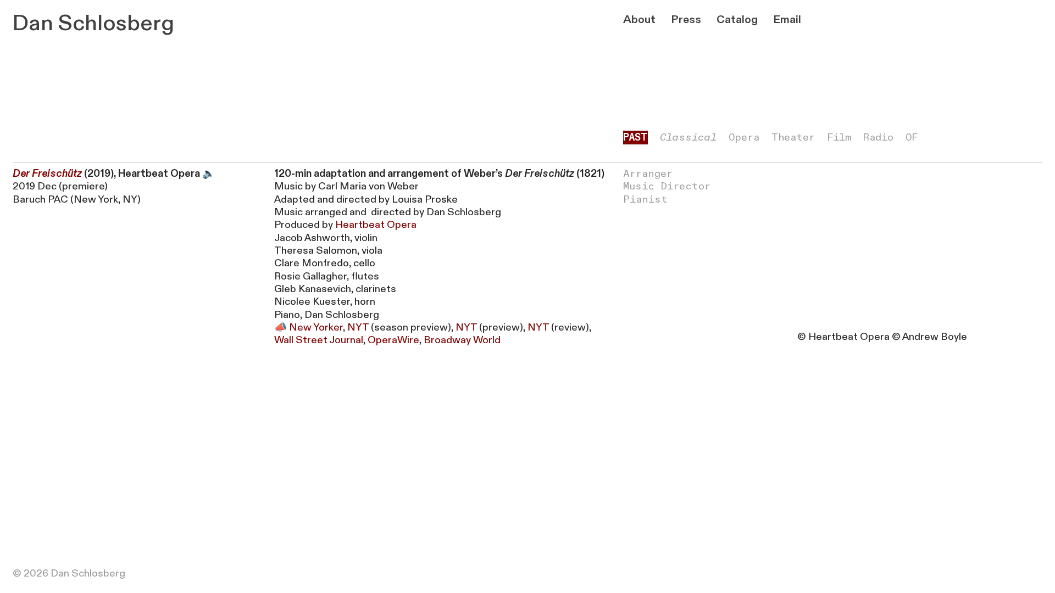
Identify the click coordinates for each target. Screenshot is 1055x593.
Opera (744, 137)
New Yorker (316, 327)
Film (839, 137)
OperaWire (393, 340)
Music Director (666, 186)
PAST (635, 137)
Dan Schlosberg (93, 23)
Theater (793, 137)
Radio (878, 137)
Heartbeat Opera (376, 225)
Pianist (645, 199)
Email (787, 19)
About (639, 19)
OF (912, 137)
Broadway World (462, 340)
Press (686, 19)
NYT (358, 327)
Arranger (648, 174)
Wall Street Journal (318, 340)
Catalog (737, 19)
